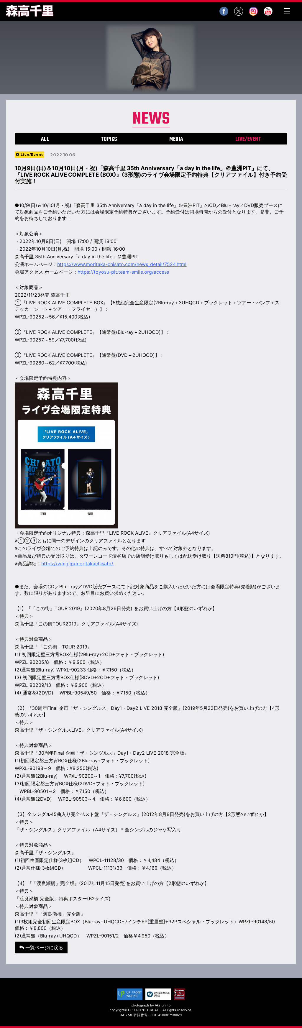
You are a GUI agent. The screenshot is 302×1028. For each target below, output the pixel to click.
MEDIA (176, 139)
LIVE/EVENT (248, 139)
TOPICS (109, 139)
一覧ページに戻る (43, 947)
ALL (45, 139)
